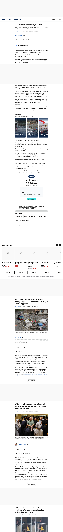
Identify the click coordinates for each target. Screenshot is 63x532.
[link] (11, 19)
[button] (52, 19)
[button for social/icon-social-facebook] (44, 40)
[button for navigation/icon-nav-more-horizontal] (47, 40)
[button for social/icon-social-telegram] (41, 40)
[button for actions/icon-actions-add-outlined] (24, 35)
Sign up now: (17, 31)
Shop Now (8, 272)
